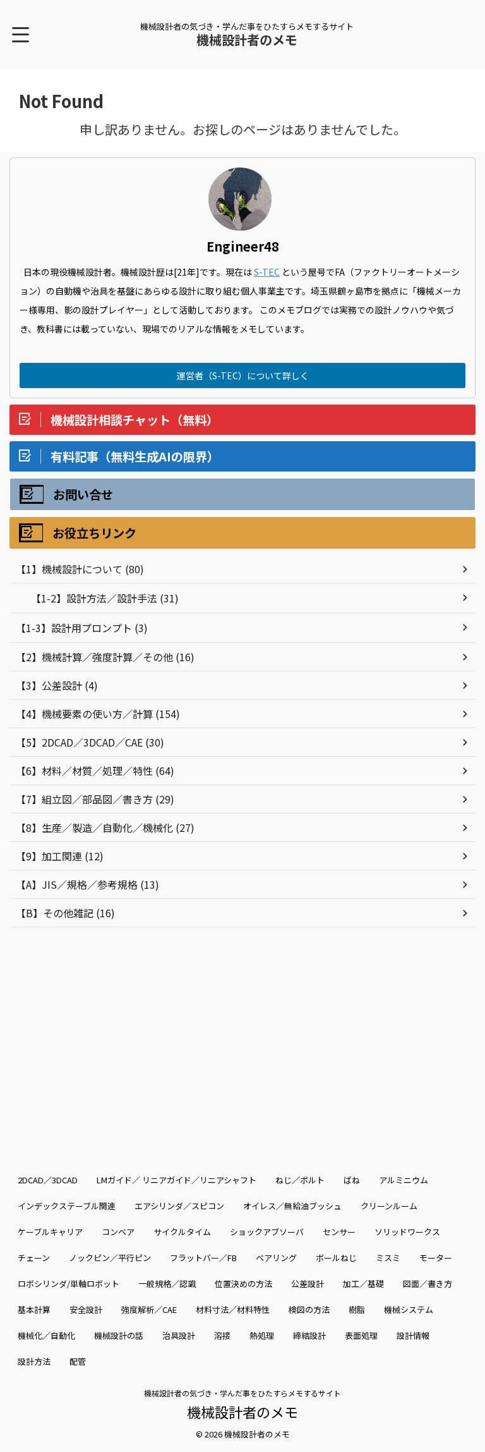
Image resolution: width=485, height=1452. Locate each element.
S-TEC (267, 271)
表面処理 (361, 1335)
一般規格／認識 (167, 1284)
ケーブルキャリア (50, 1232)
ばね (352, 1180)
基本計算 (34, 1309)
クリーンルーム (389, 1206)
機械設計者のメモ (246, 39)
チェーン (34, 1258)
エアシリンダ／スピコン (179, 1206)
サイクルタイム (182, 1232)
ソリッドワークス (407, 1232)
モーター (435, 1258)
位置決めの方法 (243, 1284)
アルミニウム (403, 1180)
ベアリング (276, 1258)
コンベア (118, 1232)
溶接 (222, 1335)
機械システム (408, 1309)
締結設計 (309, 1335)
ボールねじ (336, 1258)
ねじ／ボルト (300, 1180)
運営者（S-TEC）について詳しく (243, 375)
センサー (339, 1232)
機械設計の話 (118, 1335)
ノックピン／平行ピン (110, 1258)
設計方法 (34, 1361)
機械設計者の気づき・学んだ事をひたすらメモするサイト (242, 1393)
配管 (77, 1361)
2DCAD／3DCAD (48, 1180)
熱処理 (261, 1335)
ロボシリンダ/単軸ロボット (68, 1284)
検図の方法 (309, 1309)
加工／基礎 (363, 1284)
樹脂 (357, 1309)
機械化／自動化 (46, 1335)
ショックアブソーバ (267, 1232)
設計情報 (413, 1335)
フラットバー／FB (203, 1258)
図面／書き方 (427, 1284)
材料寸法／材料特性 (233, 1309)
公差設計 (307, 1284)
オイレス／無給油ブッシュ (292, 1206)
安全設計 (85, 1309)
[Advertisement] (242, 1034)
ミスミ (388, 1258)
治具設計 (178, 1335)
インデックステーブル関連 (67, 1206)
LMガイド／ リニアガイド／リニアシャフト (176, 1180)
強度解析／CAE (149, 1309)
